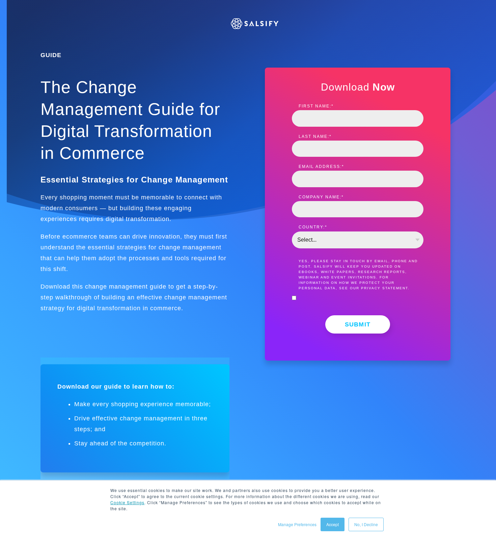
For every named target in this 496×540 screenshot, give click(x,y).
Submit (358, 324)
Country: (313, 227)
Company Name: (321, 197)
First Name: (316, 106)
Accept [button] (332, 524)
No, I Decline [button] (366, 524)
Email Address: (321, 166)
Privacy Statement (384, 288)
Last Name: (315, 136)
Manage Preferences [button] (297, 524)
